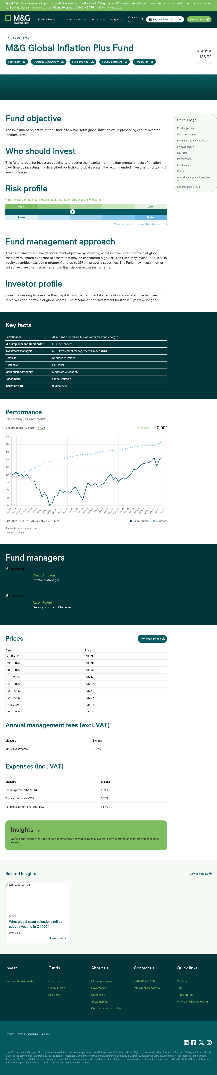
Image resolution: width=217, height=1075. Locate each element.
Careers (182, 981)
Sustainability (99, 1001)
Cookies (45, 1034)
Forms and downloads (19, 981)
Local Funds (56, 981)
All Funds (54, 995)
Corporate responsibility (106, 1008)
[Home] (20, 19)
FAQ (179, 988)
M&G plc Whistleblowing (192, 1001)
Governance (98, 988)
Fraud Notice (185, 995)
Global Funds (56, 988)
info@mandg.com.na (147, 988)
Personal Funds (20, 37)
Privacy (9, 1034)
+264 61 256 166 (144, 981)
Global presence (101, 981)
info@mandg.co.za (109, 7)
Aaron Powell (43, 602)
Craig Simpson (44, 575)
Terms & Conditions (27, 1034)
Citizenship (98, 995)
